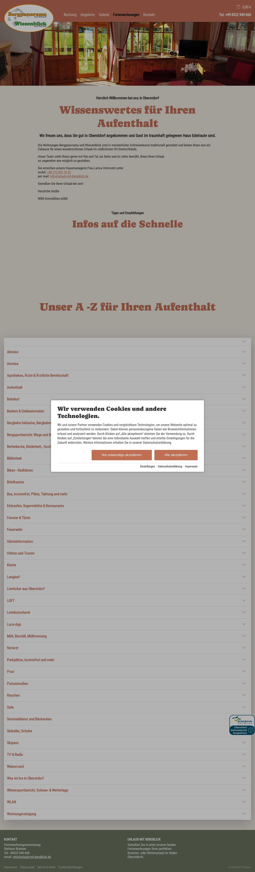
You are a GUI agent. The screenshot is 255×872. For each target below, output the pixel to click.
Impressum (191, 466)
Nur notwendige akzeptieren (122, 455)
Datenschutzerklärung (170, 466)
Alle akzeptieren (176, 455)
